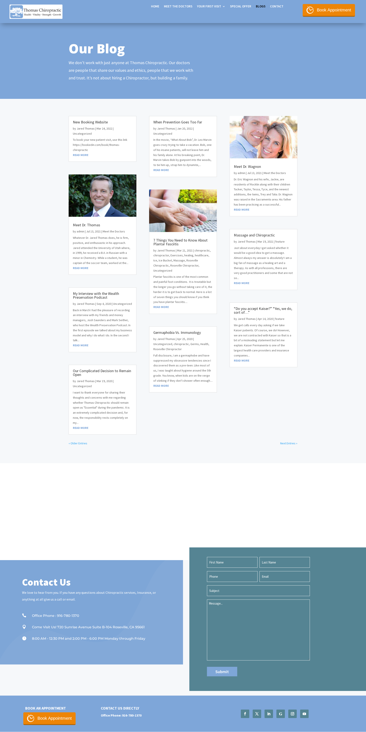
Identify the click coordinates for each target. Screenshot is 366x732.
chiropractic (202, 250)
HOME (155, 6)
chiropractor (161, 255)
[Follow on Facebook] (245, 714)
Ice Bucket (165, 260)
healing (188, 255)
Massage (179, 260)
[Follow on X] (257, 714)
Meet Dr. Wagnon (247, 166)
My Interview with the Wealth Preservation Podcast (96, 295)
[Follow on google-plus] (280, 714)
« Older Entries (78, 443)
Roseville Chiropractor (184, 265)
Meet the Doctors (178, 6)
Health (204, 344)
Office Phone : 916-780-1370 (55, 616)
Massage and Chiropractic (254, 235)
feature (280, 241)
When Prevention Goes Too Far (177, 122)
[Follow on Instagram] (292, 714)
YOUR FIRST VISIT (209, 6)
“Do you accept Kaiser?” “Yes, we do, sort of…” (263, 310)
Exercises (177, 255)
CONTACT (276, 6)
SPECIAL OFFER (240, 6)
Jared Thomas (86, 128)
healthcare (201, 255)
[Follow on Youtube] (304, 714)
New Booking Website (90, 122)
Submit (222, 671)
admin (80, 231)
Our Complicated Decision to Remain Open (102, 372)
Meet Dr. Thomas (86, 224)
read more (80, 155)
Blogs (260, 6)
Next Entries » (288, 443)
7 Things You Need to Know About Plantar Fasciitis (180, 242)
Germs (194, 344)
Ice (155, 260)
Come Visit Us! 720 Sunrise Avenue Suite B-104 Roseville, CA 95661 (88, 627)
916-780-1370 (131, 715)
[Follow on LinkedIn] (269, 714)
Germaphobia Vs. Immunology (177, 332)
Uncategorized (82, 133)
